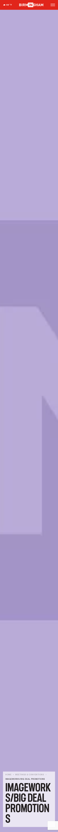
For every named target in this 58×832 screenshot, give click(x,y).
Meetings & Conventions (29, 775)
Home (8, 775)
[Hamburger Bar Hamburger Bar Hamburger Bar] (53, 5)
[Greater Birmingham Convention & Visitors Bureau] (31, 5)
